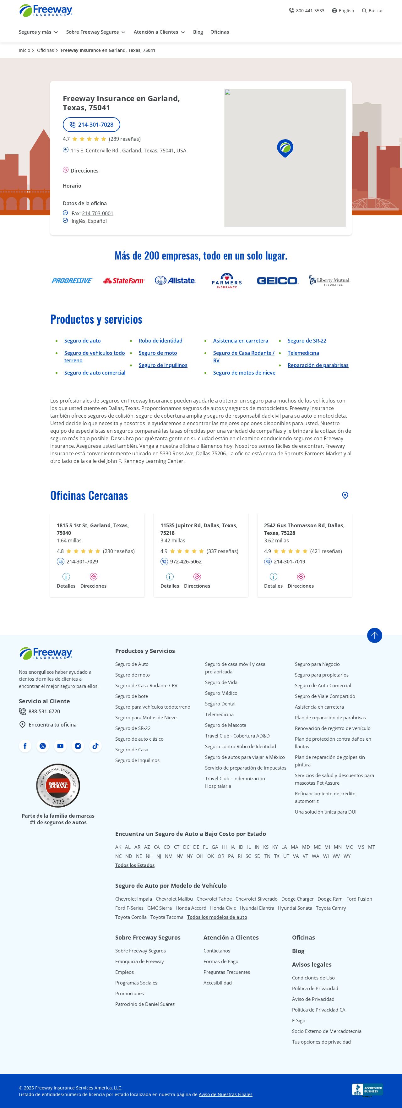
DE (196, 847)
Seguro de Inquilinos (137, 760)
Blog (298, 951)
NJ (158, 856)
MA (294, 847)
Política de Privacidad (315, 988)
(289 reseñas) (125, 138)
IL (249, 847)
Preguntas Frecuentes (227, 972)
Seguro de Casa (131, 749)
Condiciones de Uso (313, 977)
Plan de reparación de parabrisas (330, 717)
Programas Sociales (136, 982)
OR (221, 856)
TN (267, 856)
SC (248, 856)
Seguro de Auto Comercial (323, 685)
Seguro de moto (158, 352)
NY (190, 856)
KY (275, 847)
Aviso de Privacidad (313, 999)
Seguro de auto (82, 340)
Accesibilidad (218, 982)
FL (205, 847)
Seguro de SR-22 (133, 728)
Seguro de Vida (221, 682)
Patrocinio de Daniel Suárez (145, 1004)
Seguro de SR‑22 (307, 340)
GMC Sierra (159, 908)
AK (118, 847)
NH (149, 856)
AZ (147, 847)
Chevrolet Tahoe (214, 899)
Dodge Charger (297, 899)
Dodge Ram (330, 899)
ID (241, 847)
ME (317, 847)
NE (139, 856)
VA (296, 856)
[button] (285, 148)
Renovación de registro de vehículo (333, 728)
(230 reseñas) (119, 551)
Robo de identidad (160, 340)
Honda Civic (223, 908)
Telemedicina (303, 352)
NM (169, 856)
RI (240, 856)
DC (186, 847)
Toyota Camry (331, 908)
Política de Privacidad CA (318, 1010)
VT (305, 856)
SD (258, 856)
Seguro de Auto (132, 664)
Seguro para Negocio (317, 664)
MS (360, 847)
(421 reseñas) (326, 551)
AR (137, 847)
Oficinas (45, 50)
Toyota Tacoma (166, 917)
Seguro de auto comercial (94, 372)
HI (224, 847)
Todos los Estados (135, 865)
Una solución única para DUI (325, 812)
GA (215, 847)
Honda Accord (191, 908)
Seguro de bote (131, 696)
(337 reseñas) (222, 551)
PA (231, 856)
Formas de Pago (221, 961)
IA (233, 847)
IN (257, 847)
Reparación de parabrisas (318, 365)
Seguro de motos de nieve (244, 372)
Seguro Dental (220, 703)
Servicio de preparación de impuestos (245, 768)
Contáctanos (217, 950)
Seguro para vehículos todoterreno (152, 707)
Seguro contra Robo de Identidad (240, 746)
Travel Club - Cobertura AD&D (237, 735)
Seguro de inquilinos (163, 365)
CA (157, 847)
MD (306, 847)
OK (210, 856)
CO (167, 847)
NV (180, 856)
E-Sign (298, 1020)
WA (315, 856)
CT (176, 847)
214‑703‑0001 (97, 213)
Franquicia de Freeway (139, 961)
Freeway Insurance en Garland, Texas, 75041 (108, 50)
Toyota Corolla (131, 917)
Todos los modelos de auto (217, 917)
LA (284, 847)
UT (286, 856)
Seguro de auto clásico (139, 739)
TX (277, 856)
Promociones (129, 993)
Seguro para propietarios (322, 675)
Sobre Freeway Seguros (140, 950)
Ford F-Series (129, 908)
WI (326, 856)
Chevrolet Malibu (174, 899)
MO (349, 847)
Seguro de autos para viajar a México (245, 757)
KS (266, 847)
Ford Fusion (359, 899)
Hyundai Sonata (295, 908)
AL (128, 847)
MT (371, 847)
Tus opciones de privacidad (321, 1042)
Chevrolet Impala (133, 899)
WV (336, 856)
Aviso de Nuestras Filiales (226, 1094)
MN (338, 847)
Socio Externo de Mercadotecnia (326, 1031)
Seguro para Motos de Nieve (146, 717)
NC (118, 856)
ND (128, 856)
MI (327, 847)
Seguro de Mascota (225, 725)
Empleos (124, 972)
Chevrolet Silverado (257, 899)
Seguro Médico (221, 693)
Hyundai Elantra (257, 908)
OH (200, 856)
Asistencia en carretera (240, 340)
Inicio (24, 50)
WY (347, 856)
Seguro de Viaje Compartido (325, 696)
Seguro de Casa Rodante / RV (146, 685)
